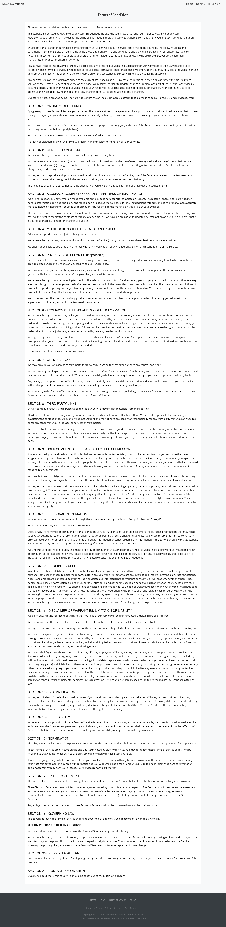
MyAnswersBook (13, 4)
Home (189, 4)
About (133, 899)
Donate (200, 4)
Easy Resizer (131, 908)
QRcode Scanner (113, 908)
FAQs (102, 899)
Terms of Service (117, 899)
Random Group (94, 908)
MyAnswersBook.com (112, 914)
